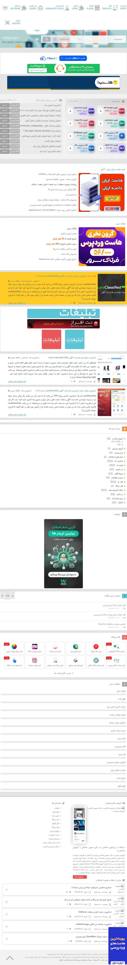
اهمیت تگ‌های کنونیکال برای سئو (47, 146)
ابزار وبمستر (118, 453)
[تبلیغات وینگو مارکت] (63, 588)
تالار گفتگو (55, 823)
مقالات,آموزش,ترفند (116, 490)
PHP (119, 444)
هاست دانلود (63, 960)
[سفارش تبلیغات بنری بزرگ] (63, 317)
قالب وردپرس (120, 746)
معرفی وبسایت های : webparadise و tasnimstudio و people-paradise (31, 125)
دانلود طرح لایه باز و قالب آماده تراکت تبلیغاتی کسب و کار (87, 899)
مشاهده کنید (78, 877)
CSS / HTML (116, 441)
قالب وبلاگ (119, 486)
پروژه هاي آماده (117, 498)
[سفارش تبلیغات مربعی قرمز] (51, 348)
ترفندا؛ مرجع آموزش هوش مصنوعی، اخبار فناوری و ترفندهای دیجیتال (32, 115)
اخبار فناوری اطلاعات (115, 457)
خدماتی (36, 281)
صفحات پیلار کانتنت (53, 141)
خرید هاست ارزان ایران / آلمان (113, 169)
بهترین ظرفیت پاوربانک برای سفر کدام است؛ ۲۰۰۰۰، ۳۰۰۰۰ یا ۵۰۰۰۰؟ (32, 110)
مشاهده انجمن (6, 100)
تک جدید (121, 754)
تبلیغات (56, 808)
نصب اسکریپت (54, 835)
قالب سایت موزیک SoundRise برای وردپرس (93, 936)
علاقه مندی (15, 281)
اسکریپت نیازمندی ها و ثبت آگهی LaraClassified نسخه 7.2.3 (61, 276)
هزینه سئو (121, 691)
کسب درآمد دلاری (118, 730)
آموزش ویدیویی (117, 448)
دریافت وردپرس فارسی (51, 846)
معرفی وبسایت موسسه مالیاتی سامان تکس (43, 120)
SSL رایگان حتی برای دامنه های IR (62, 189)
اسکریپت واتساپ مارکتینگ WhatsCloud (111, 624)
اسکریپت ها (26, 281)
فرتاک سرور (120, 223)
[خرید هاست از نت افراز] (63, 328)
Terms (102, 954)
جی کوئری (119, 469)
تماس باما (56, 816)
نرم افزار (120, 494)
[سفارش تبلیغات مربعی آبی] (74, 348)
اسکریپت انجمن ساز (52, 105)
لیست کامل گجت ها (62, 673)
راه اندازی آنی (70, 194)
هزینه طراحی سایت (117, 714)
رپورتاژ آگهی (118, 473)
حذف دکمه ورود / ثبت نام (50, 151)
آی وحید (96, 960)
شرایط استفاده (53, 839)
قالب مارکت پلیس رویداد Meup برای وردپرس (109, 615)
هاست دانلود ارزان (118, 770)
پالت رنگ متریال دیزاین (51, 842)
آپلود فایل (121, 786)
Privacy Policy (93, 954)
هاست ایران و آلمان (68, 233)
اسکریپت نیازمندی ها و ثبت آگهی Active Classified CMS (72, 357)
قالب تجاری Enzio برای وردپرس (114, 605)
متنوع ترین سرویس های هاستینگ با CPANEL (57, 174)
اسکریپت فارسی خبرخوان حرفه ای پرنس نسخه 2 (91, 887)
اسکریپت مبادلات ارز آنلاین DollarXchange (93, 924)
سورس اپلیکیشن (117, 478)
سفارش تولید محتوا (117, 722)
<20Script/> (11, 38)
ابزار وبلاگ (55, 819)
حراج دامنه (121, 778)
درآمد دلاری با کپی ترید (116, 707)
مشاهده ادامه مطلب (15, 303)
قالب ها (120, 482)
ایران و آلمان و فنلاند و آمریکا (64, 249)
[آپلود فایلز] (63, 62)
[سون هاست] (63, 73)
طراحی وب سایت (107, 960)
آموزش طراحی (117, 439)
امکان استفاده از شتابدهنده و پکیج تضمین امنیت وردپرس (53, 205)
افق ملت (121, 699)
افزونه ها (120, 465)
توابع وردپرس (54, 831)
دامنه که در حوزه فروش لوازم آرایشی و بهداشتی (41, 136)
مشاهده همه (73, 101)
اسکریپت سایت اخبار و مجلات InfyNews (94, 912)
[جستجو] (46, 39)
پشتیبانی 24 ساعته (68, 254)
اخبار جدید (121, 738)
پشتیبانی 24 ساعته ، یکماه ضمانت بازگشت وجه (57, 200)
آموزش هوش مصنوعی (116, 762)
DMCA (84, 954)
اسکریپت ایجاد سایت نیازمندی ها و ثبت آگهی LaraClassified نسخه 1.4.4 (65, 390)
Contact (78, 954)
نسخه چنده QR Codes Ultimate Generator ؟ (42, 131)
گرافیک (120, 502)
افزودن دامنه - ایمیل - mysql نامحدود (61, 179)
